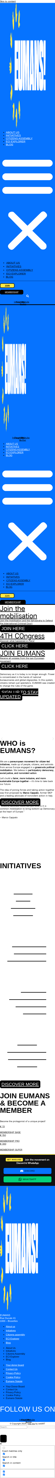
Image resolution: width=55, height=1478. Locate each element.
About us (12, 132)
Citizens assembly (19, 138)
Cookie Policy (13, 1377)
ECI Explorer (15, 141)
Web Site (31, 1424)
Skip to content (8, 1)
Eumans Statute (14, 1381)
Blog (9, 144)
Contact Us (11, 1369)
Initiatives (13, 135)
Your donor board (15, 1365)
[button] (27, 203)
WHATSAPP (29, 1179)
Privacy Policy (13, 1373)
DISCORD (29, 1170)
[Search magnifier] (3, 1438)
